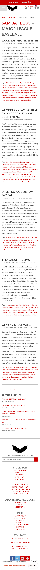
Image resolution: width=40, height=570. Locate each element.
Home (4, 16)
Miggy (32, 170)
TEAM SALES (20, 521)
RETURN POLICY (20, 516)
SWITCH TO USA (29, 6)
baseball (25, 81)
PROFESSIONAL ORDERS (20, 523)
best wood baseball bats (16, 84)
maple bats (5, 91)
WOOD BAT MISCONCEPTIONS (20, 39)
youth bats (5, 248)
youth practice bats (12, 98)
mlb (22, 91)
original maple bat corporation (19, 243)
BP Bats (4, 86)
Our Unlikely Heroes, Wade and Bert (14, 427)
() (38, 8)
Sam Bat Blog (12, 16)
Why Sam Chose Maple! (17, 323)
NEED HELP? (20, 519)
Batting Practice (22, 163)
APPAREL (20, 503)
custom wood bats (22, 168)
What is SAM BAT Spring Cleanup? (14, 397)
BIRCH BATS (20, 475)
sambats (14, 96)
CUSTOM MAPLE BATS (20, 483)
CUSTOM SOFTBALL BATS (20, 488)
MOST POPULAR (20, 469)
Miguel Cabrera (15, 91)
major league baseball (12, 89)
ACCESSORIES (20, 505)
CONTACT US (20, 528)
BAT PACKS (20, 473)
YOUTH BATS (20, 478)
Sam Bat (32, 94)
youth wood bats (25, 98)
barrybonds (6, 163)
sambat (8, 96)
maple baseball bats (27, 89)
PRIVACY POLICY (20, 514)
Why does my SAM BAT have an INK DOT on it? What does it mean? (20, 112)
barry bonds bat (27, 160)
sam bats (5, 246)
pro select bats (23, 94)
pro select (13, 94)
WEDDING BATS (20, 501)
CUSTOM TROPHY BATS (20, 490)
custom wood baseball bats (17, 86)
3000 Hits (9, 81)
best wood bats (31, 84)
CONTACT (20, 533)
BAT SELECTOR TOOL (20, 492)
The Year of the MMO (16, 258)
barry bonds (17, 81)
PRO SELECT (20, 471)
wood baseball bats (24, 96)
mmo (17, 173)
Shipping (20, 525)
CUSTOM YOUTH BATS (20, 485)
